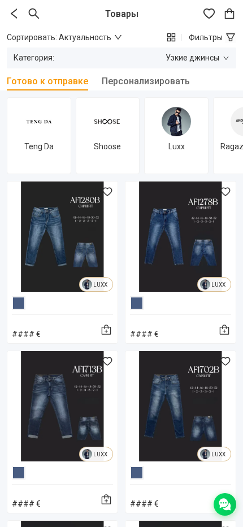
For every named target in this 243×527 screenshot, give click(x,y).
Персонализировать (146, 81)
